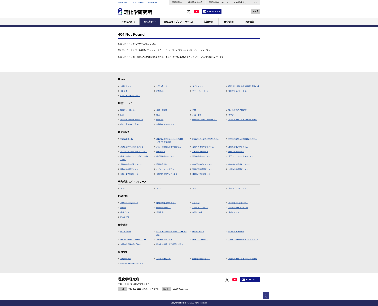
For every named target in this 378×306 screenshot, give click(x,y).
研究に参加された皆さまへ (131, 124)
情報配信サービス (163, 208)
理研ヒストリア (234, 212)
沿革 (194, 110)
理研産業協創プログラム (238, 147)
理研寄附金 (177, 2)
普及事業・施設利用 (236, 232)
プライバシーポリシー (201, 91)
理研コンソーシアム (200, 240)
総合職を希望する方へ (201, 259)
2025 (158, 188)
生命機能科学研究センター (239, 164)
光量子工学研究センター (130, 174)
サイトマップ (197, 86)
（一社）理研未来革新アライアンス (242, 240)
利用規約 (159, 91)
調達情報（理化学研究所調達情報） (242, 86)
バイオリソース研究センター (167, 169)
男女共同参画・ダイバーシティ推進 (242, 120)
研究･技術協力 (198, 232)
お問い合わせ (138, 2)
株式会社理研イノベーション (131, 240)
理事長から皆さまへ (128, 110)
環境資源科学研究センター (203, 169)
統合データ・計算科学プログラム (205, 139)
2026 (122, 188)
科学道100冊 (197, 212)
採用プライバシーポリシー (239, 91)
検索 (254, 11)
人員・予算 (196, 115)
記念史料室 (124, 217)
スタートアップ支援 (164, 240)
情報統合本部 (161, 164)
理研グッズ (124, 212)
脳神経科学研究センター (130, 169)
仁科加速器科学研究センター (167, 174)
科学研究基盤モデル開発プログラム (242, 139)
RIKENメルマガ (213, 11)
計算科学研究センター (201, 156)
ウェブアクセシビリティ (130, 96)
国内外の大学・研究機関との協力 (169, 244)
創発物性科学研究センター (239, 169)
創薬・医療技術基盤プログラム (168, 147)
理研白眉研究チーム (236, 152)
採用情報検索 (125, 259)
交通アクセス (123, 2)
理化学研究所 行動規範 (237, 110)
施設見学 (159, 212)
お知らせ (195, 203)
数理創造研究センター (165, 156)
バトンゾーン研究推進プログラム (133, 152)
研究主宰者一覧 (126, 139)
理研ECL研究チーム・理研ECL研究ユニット (135, 158)
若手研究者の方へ (163, 259)
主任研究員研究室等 (200, 152)
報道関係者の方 (195, 2)
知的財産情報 (125, 232)
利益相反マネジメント (165, 124)
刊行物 (123, 208)
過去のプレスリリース (237, 188)
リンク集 (123, 91)
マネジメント (233, 115)
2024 (194, 188)
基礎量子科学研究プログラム (131, 147)
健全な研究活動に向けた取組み (204, 120)
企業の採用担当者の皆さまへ (131, 244)
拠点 (158, 115)
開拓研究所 (160, 152)
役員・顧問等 (161, 110)
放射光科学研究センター (202, 174)
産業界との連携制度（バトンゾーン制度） (171, 233)
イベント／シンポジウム (238, 203)
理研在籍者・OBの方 (218, 2)
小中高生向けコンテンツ (245, 2)
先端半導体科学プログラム (203, 147)
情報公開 (159, 120)
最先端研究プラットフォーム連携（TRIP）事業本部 (169, 140)
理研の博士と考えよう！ (166, 203)
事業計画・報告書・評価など (131, 120)
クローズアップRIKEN (129, 203)
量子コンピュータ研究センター (240, 156)
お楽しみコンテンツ (200, 208)
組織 (122, 115)
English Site (152, 2)
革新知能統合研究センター (131, 164)
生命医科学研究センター (202, 164)
